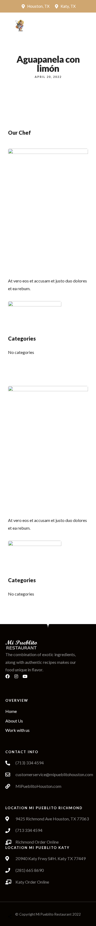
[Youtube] (27, 678)
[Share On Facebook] (15, 903)
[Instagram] (18, 678)
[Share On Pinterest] (31, 903)
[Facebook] (9, 678)
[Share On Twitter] (23, 903)
